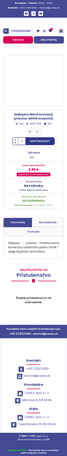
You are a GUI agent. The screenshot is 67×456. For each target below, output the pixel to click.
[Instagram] (33, 13)
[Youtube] (40, 13)
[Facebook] (26, 13)
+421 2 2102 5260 (28, 7)
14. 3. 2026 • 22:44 (34, 205)
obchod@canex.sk (49, 7)
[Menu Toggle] (61, 31)
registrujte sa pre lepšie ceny (33, 174)
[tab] (18, 222)
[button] (39, 141)
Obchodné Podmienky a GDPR (33, 439)
